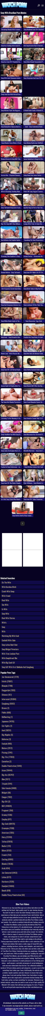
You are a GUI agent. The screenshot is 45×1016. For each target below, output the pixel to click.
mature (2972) (7, 748)
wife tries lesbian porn (10, 653)
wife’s (4, 622)
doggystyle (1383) (8, 690)
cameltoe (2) (6, 761)
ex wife (4, 609)
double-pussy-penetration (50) (13, 895)
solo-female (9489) (9, 788)
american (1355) (8, 832)
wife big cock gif (8, 662)
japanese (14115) (8, 721)
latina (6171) (6, 877)
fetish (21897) (7, 681)
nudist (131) (6, 846)
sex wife (5, 604)
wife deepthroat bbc (9, 658)
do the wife (6, 582)
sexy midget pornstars (10, 649)
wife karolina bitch (9, 587)
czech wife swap (8, 591)
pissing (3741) (7, 752)
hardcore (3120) (8, 881)
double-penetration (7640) (12, 765)
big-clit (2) (6, 801)
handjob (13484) (8, 886)
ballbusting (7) (7, 717)
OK (21, 1013)
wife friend (6, 595)
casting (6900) (7, 859)
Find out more (21, 1010)
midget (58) (6, 792)
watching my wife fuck (10, 635)
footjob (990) (7, 743)
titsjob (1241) (7, 783)
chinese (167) (7, 694)
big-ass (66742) (8, 774)
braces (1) (5, 708)
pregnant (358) (7, 810)
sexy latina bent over (10, 644)
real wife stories (8, 618)
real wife (5, 600)
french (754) (6, 855)
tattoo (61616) (7, 841)
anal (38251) (6, 730)
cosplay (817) (6, 819)
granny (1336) (7, 814)
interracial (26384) (9, 699)
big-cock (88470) (8, 823)
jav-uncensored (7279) (10, 676)
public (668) (6, 712)
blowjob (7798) (7, 685)
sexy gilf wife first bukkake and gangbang (18, 667)
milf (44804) (7, 806)
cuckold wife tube (8, 640)
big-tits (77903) (8, 757)
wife (3, 631)
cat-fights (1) (7, 725)
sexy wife (5, 613)
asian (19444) (7, 770)
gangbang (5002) (8, 703)
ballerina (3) (6, 739)
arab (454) (6, 868)
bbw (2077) (6, 779)
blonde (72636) (7, 863)
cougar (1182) (7, 797)
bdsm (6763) (6, 850)
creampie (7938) (8, 828)
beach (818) (6, 890)
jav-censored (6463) (9, 872)
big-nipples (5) (7, 734)
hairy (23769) (7, 837)
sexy (3, 627)
